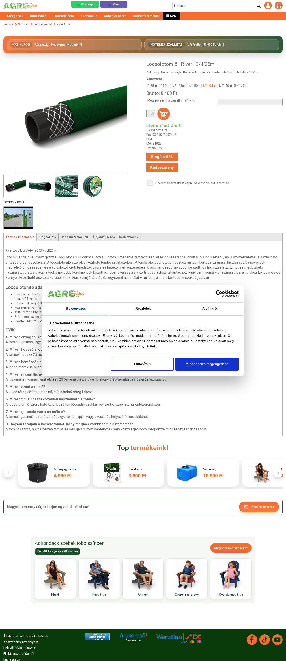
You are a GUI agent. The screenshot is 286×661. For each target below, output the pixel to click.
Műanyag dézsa (65, 469)
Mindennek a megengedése (207, 364)
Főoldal (8, 24)
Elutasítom (142, 364)
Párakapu (135, 469)
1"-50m (164, 85)
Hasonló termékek (74, 237)
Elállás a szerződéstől (18, 653)
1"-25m (151, 85)
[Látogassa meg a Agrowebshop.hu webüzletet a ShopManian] (97, 636)
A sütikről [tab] (210, 308)
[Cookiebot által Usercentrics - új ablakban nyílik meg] (219, 293)
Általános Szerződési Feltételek (25, 636)
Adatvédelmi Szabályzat (20, 642)
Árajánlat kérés (103, 237)
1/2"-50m (194, 85)
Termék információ (20, 237)
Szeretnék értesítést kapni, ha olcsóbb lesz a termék (192, 183)
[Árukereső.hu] (133, 637)
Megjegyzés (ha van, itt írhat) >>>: (171, 100)
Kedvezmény (162, 167)
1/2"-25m (178, 85)
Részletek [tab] (143, 308)
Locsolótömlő (43, 24)
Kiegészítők (162, 156)
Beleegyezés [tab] (76, 308)
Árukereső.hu (133, 640)
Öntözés (23, 24)
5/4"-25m (241, 85)
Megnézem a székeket (231, 548)
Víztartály (209, 469)
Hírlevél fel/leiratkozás (19, 648)
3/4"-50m (225, 85)
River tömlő (64, 24)
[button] (259, 507)
